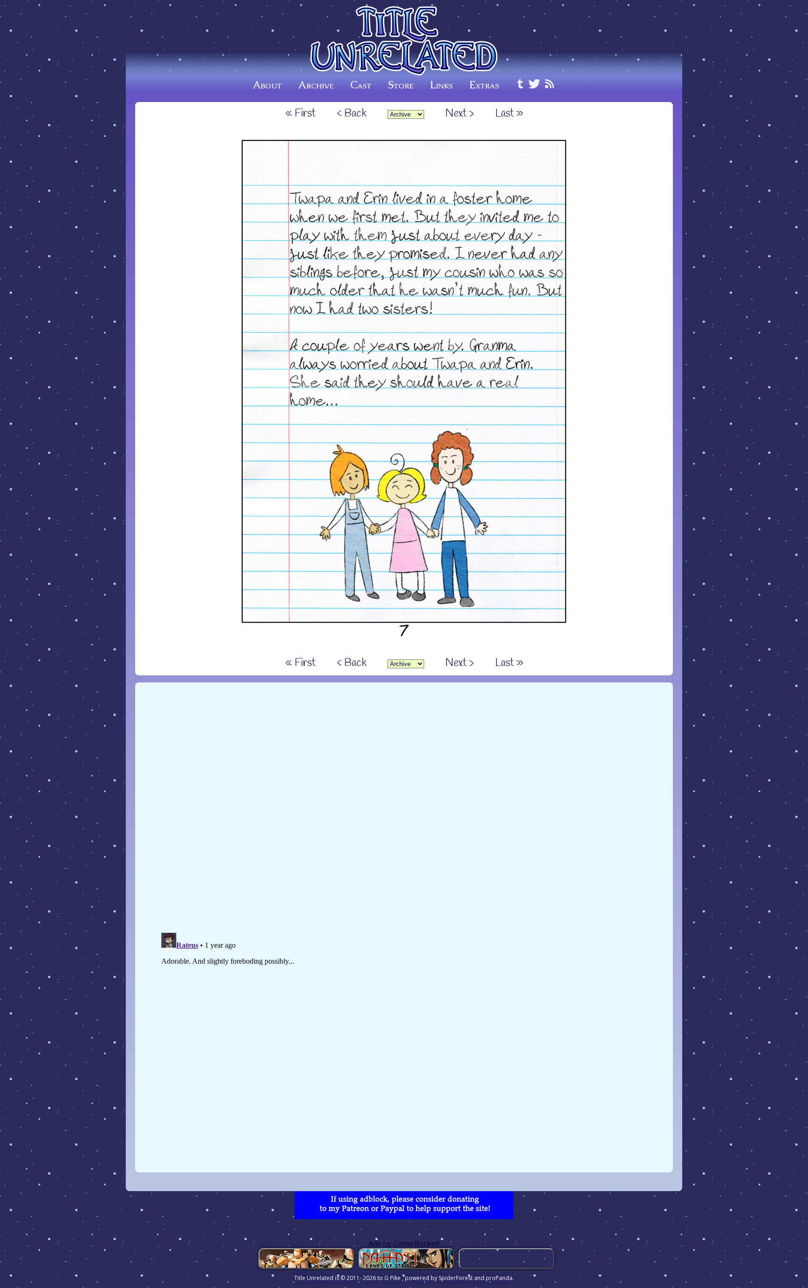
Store (400, 85)
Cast (360, 85)
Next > (459, 114)
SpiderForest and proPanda (475, 1278)
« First (300, 114)
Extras (484, 85)
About (267, 85)
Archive (315, 85)
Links (441, 85)
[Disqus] (404, 806)
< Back (352, 114)
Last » (509, 114)
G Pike (393, 1278)
